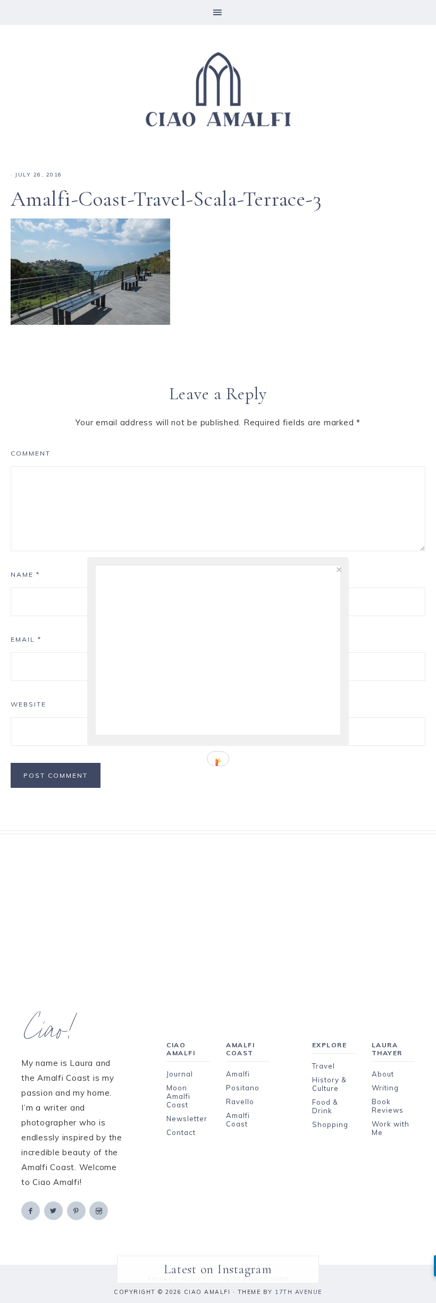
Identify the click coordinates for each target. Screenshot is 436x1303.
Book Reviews (388, 1105)
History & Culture (329, 1083)
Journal (179, 1074)
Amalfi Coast (238, 1119)
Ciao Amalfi (218, 90)
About (383, 1074)
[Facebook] (31, 1210)
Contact (181, 1132)
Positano (242, 1087)
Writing (385, 1087)
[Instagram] (99, 1210)
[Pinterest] (77, 1210)
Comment (31, 453)
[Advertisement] (218, 908)
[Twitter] (54, 1210)
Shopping (330, 1124)
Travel (323, 1066)
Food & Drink (325, 1106)
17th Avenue (298, 1292)
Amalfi (238, 1074)
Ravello (240, 1101)
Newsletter (186, 1118)
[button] (218, 12)
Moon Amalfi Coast (178, 1096)
